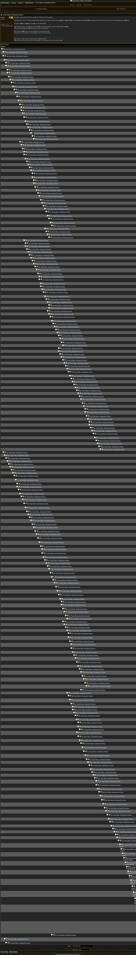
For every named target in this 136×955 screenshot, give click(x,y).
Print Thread (4, 12)
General (20, 2)
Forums (14, 2)
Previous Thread (42, 9)
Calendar (79, 5)
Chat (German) (29, 2)
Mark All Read (13, 952)
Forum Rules (4, 952)
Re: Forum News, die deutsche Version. (17, 52)
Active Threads (87, 5)
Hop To (69, 946)
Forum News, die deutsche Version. (13, 15)
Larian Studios (5, 2)
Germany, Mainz (9, 25)
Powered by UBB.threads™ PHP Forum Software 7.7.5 (68, 954)
